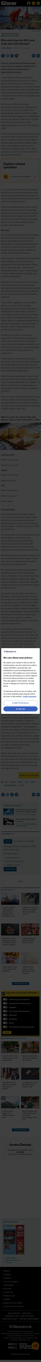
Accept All (20, 709)
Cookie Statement (29, 696)
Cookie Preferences (20, 703)
